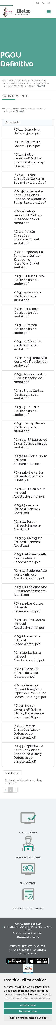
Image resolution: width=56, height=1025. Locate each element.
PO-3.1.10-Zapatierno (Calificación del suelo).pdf (29, 427)
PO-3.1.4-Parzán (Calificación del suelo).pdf (25, 329)
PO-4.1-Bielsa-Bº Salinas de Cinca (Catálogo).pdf (26, 672)
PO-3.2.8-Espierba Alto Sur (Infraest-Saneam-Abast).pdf (30, 591)
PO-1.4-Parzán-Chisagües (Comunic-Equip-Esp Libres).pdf (30, 178)
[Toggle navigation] (49, 12)
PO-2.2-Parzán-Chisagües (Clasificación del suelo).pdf (26, 237)
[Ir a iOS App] (38, 961)
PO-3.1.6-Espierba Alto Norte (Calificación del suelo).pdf (30, 361)
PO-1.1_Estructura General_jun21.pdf (27, 131)
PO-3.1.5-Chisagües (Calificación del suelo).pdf (28, 345)
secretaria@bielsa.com (29, 937)
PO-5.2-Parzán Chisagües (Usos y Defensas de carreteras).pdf (27, 731)
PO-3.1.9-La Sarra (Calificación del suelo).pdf (26, 411)
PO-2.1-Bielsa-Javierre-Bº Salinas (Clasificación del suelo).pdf (28, 217)
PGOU (30, 86)
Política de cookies (28, 954)
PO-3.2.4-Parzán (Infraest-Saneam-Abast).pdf (27, 525)
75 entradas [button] (11, 773)
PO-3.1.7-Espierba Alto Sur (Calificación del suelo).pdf (30, 378)
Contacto (14, 946)
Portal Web (43, 83)
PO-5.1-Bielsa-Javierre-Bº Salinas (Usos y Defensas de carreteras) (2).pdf (29, 711)
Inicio (29, 83)
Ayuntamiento (38, 81)
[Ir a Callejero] (43, 2)
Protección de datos (20, 950)
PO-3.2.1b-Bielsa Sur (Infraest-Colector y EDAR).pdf (28, 476)
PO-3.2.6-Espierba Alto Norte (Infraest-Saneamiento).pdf (30, 558)
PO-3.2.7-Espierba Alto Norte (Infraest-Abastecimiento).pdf (30, 574)
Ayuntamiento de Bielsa (14, 81)
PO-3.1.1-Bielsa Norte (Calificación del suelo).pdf (29, 280)
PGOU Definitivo (15, 83)
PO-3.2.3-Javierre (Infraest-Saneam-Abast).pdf (27, 509)
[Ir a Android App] (16, 961)
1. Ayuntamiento (15, 86)
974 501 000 (20, 933)
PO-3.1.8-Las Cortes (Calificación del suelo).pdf (28, 394)
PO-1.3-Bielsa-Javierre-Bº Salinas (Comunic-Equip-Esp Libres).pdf (29, 160)
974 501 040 (36, 933)
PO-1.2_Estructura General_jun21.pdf (27, 144)
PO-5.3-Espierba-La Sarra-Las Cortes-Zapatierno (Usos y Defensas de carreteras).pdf (28, 753)
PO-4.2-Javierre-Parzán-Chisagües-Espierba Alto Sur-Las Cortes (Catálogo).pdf (30, 691)
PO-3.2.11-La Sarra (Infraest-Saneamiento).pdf (27, 640)
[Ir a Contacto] (37, 2)
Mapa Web (27, 946)
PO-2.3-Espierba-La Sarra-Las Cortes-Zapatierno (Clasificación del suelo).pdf (28, 259)
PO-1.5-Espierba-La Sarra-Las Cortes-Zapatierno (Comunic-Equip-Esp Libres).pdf (30, 197)
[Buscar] (49, 2)
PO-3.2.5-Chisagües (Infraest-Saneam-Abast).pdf (28, 542)
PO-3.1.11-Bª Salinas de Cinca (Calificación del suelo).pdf (30, 443)
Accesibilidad (39, 950)
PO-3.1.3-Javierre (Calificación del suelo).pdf (26, 312)
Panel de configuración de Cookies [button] (28, 1017)
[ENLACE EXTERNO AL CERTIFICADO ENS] (28, 970)
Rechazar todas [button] (28, 1011)
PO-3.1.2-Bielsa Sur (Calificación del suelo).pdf (27, 296)
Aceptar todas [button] (28, 1005)
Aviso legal (39, 946)
